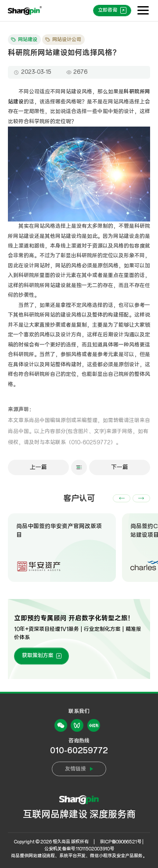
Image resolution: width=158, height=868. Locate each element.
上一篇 (38, 467)
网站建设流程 (42, 856)
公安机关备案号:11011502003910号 (79, 849)
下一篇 (119, 467)
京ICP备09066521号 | (122, 842)
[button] (121, 498)
